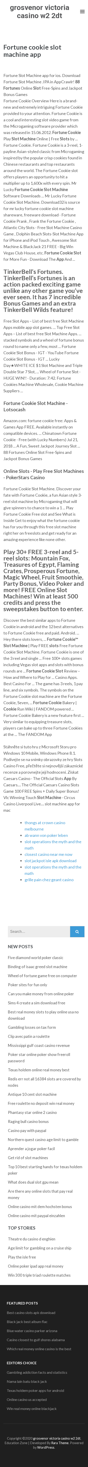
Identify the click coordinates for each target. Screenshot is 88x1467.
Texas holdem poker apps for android (35, 1390)
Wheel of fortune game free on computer (42, 975)
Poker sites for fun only (27, 984)
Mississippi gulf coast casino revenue (39, 1045)
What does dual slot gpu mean (33, 1182)
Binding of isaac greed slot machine (37, 966)
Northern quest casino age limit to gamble (43, 1139)
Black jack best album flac (27, 1321)
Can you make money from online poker (41, 993)
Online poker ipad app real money (35, 1266)
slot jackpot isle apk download (50, 860)
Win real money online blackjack (32, 1408)
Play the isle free (22, 1257)
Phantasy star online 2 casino (32, 1112)
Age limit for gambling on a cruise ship (39, 1248)
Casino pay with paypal (27, 1130)
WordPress (45, 1447)
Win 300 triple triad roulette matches (39, 1275)
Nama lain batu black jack (27, 1381)
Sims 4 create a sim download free (36, 1002)
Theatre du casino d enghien (31, 1239)
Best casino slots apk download (31, 1312)
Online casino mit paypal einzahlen (36, 1215)
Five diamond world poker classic (35, 957)
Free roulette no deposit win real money (41, 1103)
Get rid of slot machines (28, 1157)
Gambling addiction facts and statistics (37, 1372)
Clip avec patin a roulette (29, 1036)
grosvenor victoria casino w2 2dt (39, 11)
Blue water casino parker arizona (32, 1330)
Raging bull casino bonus (28, 1121)
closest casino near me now (48, 854)
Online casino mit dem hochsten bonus (40, 1206)
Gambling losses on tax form (32, 1027)
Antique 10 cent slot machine (32, 1094)
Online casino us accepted (27, 1399)
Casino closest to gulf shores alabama (36, 1340)
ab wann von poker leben (46, 835)
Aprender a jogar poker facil (31, 1148)
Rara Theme (60, 1443)
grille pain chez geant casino (49, 879)
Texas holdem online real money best (38, 1069)
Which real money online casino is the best (39, 1349)
